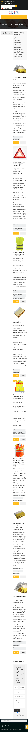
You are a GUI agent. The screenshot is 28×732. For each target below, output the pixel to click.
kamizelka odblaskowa (17, 498)
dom (2, 24)
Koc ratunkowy (16, 573)
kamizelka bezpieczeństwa (18, 298)
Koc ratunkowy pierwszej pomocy (18, 642)
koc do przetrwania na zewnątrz (17, 648)
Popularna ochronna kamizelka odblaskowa (17, 291)
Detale (23, 142)
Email (16, 142)
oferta (17, 710)
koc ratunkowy (16, 369)
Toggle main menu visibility (24, 17)
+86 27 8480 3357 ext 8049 (8, 3)
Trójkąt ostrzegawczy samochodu (17, 229)
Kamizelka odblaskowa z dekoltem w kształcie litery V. (19, 433)
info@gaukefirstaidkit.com (9, 1)
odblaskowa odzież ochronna (19, 429)
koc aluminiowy (16, 139)
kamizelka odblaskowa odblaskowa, (17, 295)
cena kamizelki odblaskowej (18, 436)
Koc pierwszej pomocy (17, 136)
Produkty (7, 24)
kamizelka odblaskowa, (18, 500)
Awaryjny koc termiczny (18, 568)
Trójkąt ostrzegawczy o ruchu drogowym (19, 225)
